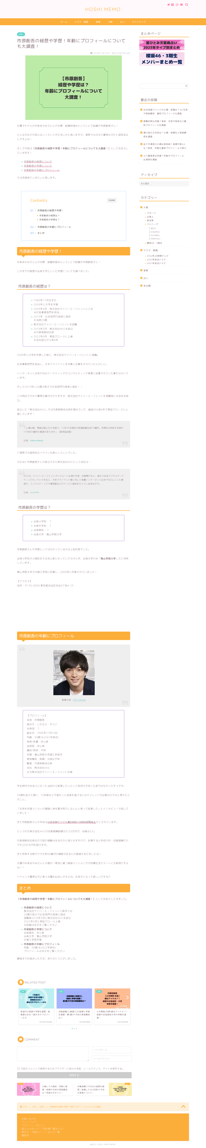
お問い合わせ (29, 1118)
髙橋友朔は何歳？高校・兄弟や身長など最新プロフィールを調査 (164, 123)
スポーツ (151, 212)
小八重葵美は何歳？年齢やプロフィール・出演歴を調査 (164, 157)
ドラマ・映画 (81, 22)
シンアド (34, 492)
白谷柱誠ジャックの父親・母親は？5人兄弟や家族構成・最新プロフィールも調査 (165, 111)
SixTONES (155, 235)
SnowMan (155, 232)
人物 (110, 22)
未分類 (147, 285)
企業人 (21, 34)
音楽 (98, 22)
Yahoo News (36, 440)
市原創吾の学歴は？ (49, 219)
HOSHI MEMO (103, 9)
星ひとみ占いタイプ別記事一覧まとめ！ (43, 1128)
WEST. (153, 228)
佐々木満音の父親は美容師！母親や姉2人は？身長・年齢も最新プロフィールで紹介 (164, 146)
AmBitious (155, 238)
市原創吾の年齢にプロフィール (54, 227)
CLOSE (112, 200)
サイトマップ (139, 22)
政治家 (150, 220)
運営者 (25, 1135)
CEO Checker (79, 699)
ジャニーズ (152, 224)
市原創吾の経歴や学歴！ (50, 210)
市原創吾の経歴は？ (49, 215)
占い (122, 22)
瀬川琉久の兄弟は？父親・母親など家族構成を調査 (164, 134)
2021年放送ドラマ (156, 263)
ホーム (63, 22)
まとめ (41, 233)
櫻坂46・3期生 (154, 243)
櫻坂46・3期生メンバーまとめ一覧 (41, 1132)
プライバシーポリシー (34, 1125)
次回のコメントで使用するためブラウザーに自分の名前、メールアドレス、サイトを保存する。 (73, 1068)
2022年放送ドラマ (156, 259)
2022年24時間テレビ (158, 255)
